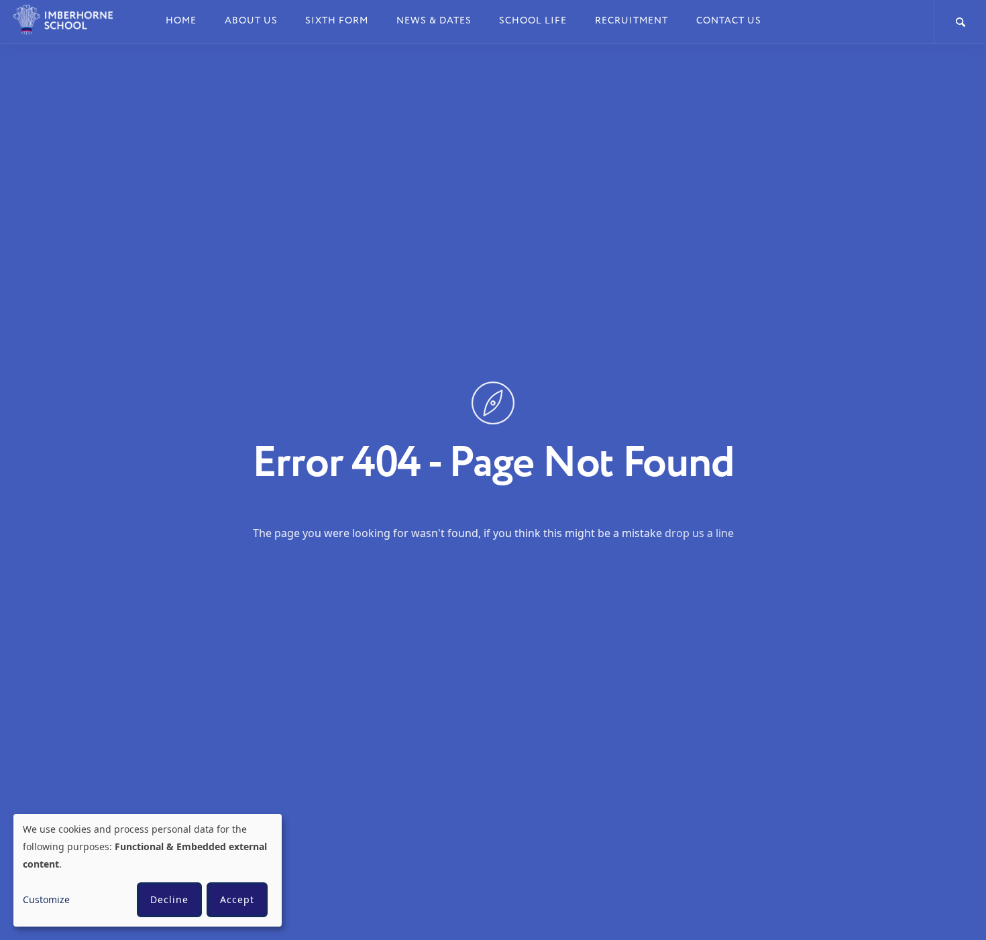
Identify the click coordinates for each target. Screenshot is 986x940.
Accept (237, 899)
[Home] (71, 20)
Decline (169, 899)
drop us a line (699, 532)
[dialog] (147, 870)
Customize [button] (46, 899)
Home (181, 20)
